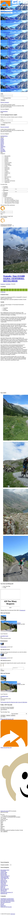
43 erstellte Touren (4, 636)
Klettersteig (10, 46)
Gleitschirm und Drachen (13, 60)
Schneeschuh (11, 47)
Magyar (2, 144)
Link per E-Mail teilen (22, 702)
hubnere (19, 622)
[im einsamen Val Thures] (14, 418)
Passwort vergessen (10, 22)
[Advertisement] (14, 376)
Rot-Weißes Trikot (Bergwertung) (7, 901)
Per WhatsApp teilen (13, 702)
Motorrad (10, 56)
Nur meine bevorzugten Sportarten (12, 201)
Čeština (2, 138)
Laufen (9, 52)
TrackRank (5, 186)
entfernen (8, 715)
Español (2, 141)
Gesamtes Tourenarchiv (11, 37)
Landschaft (5, 192)
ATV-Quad (10, 57)
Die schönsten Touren (10, 34)
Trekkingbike (11, 43)
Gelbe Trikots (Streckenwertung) (7, 899)
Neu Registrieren (6, 81)
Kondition (5, 195)
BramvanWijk (3, 646)
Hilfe (4, 16)
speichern (13, 715)
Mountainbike (11, 38)
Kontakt (7, 77)
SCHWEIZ (8, 284)
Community (5, 68)
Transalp (10, 39)
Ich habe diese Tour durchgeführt (9, 815)
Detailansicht (22, 610)
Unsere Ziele (8, 76)
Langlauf (10, 50)
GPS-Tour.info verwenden (11, 17)
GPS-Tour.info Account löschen (12, 21)
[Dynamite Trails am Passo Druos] (14, 512)
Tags (9, 712)
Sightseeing (10, 58)
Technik (4, 196)
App (4, 73)
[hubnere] (9, 623)
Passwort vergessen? (5, 102)
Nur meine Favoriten (9, 199)
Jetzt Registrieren (4, 111)
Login (2, 24)
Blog (4, 79)
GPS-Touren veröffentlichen (11, 18)
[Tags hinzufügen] (14, 714)
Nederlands (3, 146)
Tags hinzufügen (4, 712)
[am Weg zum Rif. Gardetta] (14, 465)
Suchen (7, 33)
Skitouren (10, 49)
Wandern (10, 45)
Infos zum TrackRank (10, 19)
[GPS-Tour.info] (14, 5)
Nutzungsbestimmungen (5, 902)
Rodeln (9, 51)
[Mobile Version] (3, 292)
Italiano (2, 145)
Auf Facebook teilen (5, 702)
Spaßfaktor (5, 194)
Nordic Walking (11, 53)
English (2, 140)
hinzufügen (3, 715)
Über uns (5, 74)
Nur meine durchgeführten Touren (12, 200)
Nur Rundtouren (8, 197)
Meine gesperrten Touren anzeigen (12, 202)
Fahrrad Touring (11, 40)
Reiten (9, 61)
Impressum (8, 78)
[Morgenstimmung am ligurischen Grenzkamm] (14, 559)
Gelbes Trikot (8, 71)
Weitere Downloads (5, 811)
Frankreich (3, 284)
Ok (1, 831)
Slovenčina (3, 150)
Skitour (6, 170)
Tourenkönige (8, 70)
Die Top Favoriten (9, 36)
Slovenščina (3, 151)
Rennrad (10, 41)
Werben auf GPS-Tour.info (6, 906)
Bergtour (10, 44)
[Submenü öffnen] (6, 16)
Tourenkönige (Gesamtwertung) (7, 898)
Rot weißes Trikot (9, 72)
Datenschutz (3, 905)
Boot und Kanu (11, 59)
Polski (2, 147)
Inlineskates (10, 54)
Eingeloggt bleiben (7, 98)
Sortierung (9, 224)
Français (2, 143)
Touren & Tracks (6, 32)
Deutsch (2, 139)
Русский (2, 149)
